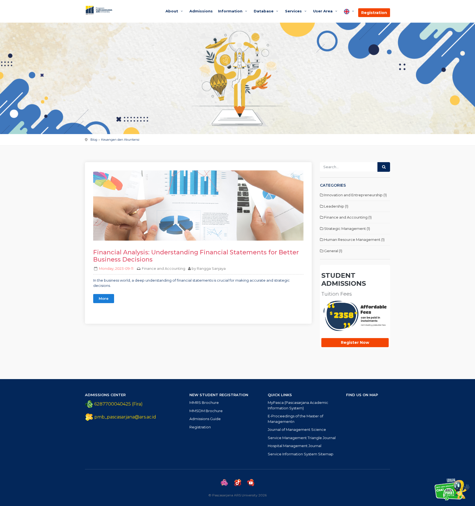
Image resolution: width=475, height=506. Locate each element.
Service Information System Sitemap (300, 454)
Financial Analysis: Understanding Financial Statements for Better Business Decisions (196, 256)
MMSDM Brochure (206, 411)
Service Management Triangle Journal (302, 438)
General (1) (332, 251)
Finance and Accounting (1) (347, 217)
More (104, 298)
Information (231, 11)
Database (264, 11)
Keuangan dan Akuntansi (120, 140)
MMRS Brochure (204, 402)
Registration (374, 12)
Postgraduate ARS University (120, 10)
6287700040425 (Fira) (118, 404)
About (172, 11)
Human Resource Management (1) (354, 239)
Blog (93, 140)
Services (294, 11)
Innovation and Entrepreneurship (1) (355, 195)
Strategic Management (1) (346, 228)
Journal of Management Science (297, 429)
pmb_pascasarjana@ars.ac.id (125, 417)
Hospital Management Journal (294, 446)
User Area (323, 11)
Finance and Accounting (163, 268)
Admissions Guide (205, 419)
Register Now (355, 342)
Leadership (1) (335, 206)
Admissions (201, 11)
